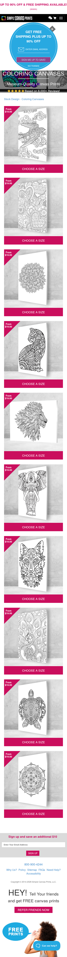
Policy (22, 870)
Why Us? (11, 870)
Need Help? (54, 870)
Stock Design (12, 99)
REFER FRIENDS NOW (33, 910)
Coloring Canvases (33, 99)
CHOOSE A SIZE (33, 169)
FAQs (42, 870)
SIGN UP (32, 853)
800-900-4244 (33, 864)
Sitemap (32, 870)
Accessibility (33, 873)
